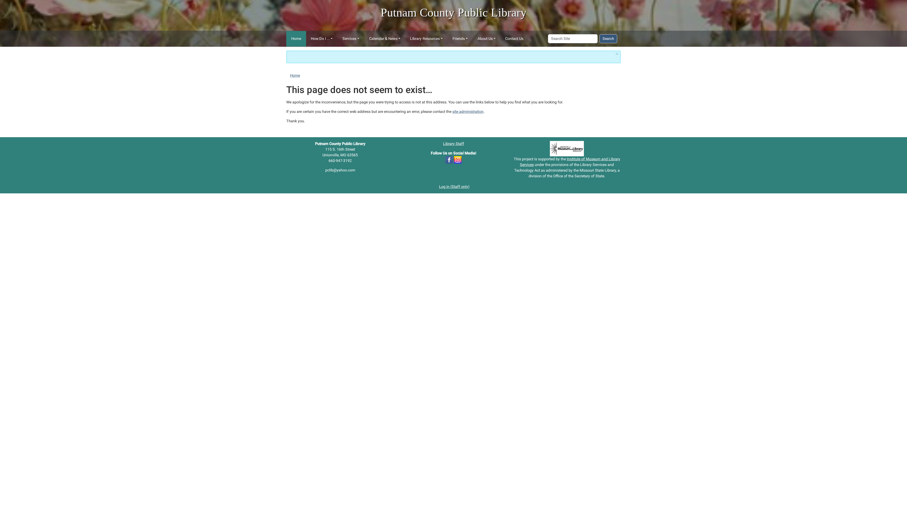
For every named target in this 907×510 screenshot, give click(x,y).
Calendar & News (383, 38)
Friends (459, 38)
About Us (485, 38)
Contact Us (514, 38)
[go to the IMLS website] (567, 148)
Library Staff (453, 143)
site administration (467, 111)
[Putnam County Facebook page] (449, 159)
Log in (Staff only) (454, 186)
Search (608, 38)
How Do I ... (320, 38)
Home (296, 38)
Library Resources (425, 38)
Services (349, 38)
